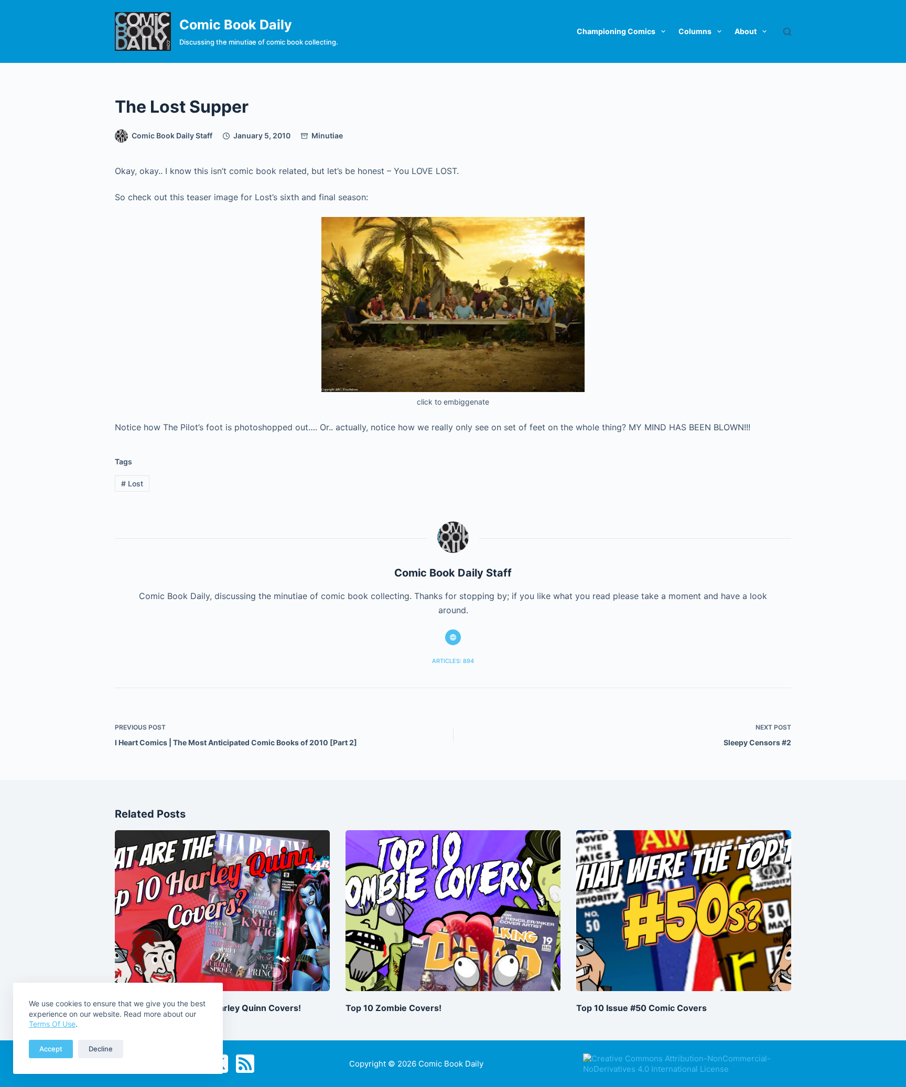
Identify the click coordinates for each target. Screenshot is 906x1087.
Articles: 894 (453, 661)
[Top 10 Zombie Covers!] (453, 911)
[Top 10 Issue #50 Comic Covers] (683, 911)
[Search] (787, 32)
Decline (101, 1049)
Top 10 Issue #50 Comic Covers (641, 1008)
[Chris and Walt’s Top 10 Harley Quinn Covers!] (222, 911)
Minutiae (327, 135)
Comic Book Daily (235, 24)
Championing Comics (616, 31)
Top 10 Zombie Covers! (393, 1008)
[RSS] (245, 1064)
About (746, 31)
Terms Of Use (52, 1023)
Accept (50, 1049)
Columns (694, 31)
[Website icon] (453, 637)
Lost (132, 483)
